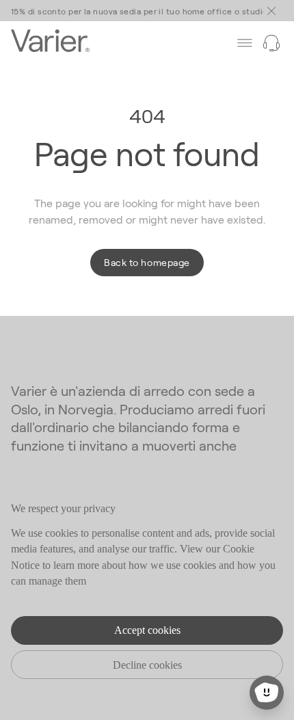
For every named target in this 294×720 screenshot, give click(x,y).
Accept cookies (147, 630)
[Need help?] (271, 43)
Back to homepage (146, 262)
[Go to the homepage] (50, 42)
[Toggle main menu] (271, 10)
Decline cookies (147, 665)
